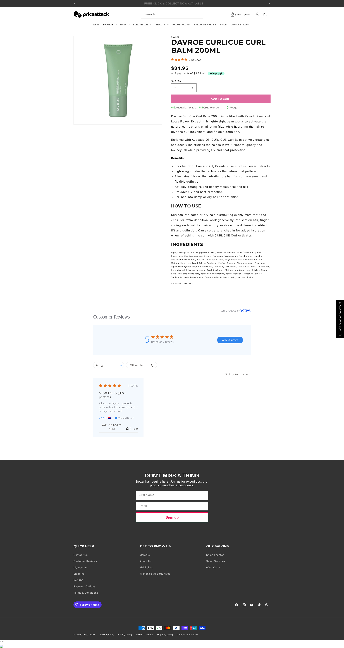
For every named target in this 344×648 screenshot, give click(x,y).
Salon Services (215, 561)
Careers (145, 554)
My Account (81, 567)
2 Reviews (195, 60)
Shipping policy (165, 634)
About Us (146, 561)
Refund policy (107, 634)
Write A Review (230, 340)
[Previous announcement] (75, 3)
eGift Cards (213, 567)
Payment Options (84, 586)
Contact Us (80, 554)
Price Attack (89, 634)
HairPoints (146, 567)
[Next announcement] (269, 3)
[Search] (199, 14)
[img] (172, 59)
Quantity (176, 80)
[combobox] (172, 14)
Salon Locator (215, 554)
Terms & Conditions (85, 592)
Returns (78, 579)
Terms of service (144, 634)
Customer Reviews (85, 561)
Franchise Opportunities (155, 573)
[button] (109, 24)
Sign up (172, 517)
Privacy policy (125, 634)
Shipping (79, 573)
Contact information (187, 634)
